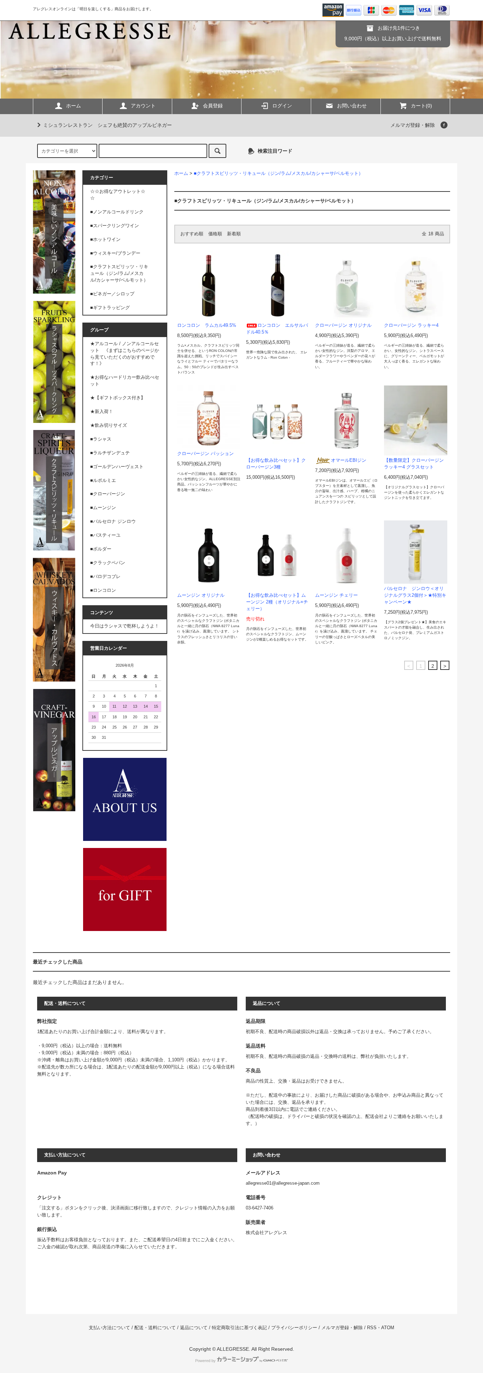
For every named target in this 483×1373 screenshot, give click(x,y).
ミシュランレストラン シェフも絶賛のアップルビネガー (107, 125)
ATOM (387, 1327)
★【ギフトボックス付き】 (117, 397)
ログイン (282, 105)
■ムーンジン (103, 507)
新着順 (234, 233)
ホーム (73, 105)
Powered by (205, 1361)
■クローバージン (107, 493)
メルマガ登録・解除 (412, 125)
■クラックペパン (107, 562)
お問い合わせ (352, 105)
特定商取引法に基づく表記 (239, 1327)
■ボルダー (100, 549)
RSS (372, 1327)
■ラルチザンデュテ (110, 452)
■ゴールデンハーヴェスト (117, 466)
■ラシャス (100, 439)
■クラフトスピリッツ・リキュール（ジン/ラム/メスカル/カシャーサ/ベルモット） (278, 173)
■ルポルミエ (103, 480)
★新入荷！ (101, 411)
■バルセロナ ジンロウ (113, 521)
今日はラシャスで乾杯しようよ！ (124, 626)
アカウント (143, 105)
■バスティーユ (105, 535)
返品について (194, 1327)
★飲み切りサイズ (108, 425)
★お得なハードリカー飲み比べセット (124, 381)
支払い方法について (109, 1327)
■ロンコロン (103, 590)
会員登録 (213, 105)
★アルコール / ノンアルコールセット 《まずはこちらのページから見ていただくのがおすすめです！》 (124, 353)
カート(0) (421, 105)
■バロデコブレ (105, 576)
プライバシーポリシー (294, 1327)
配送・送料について (155, 1327)
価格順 (215, 233)
